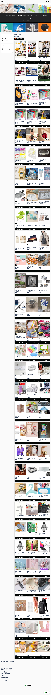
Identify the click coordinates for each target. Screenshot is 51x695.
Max (8, 47)
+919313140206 (4, 677)
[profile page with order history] (46, 2)
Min (3, 47)
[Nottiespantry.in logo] (2, 2)
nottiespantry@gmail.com (6, 680)
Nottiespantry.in (8, 1)
